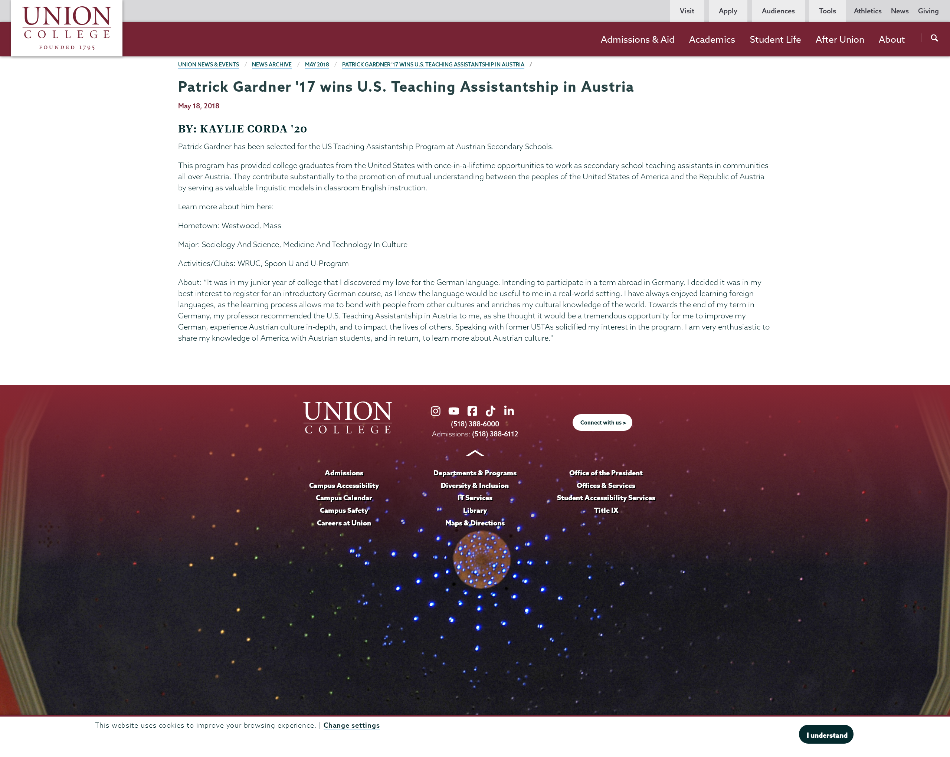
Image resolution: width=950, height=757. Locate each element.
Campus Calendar (344, 497)
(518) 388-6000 (475, 424)
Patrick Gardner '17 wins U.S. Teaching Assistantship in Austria (433, 64)
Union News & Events (208, 64)
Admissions (344, 472)
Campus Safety (344, 510)
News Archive (272, 64)
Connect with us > (603, 422)
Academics (712, 39)
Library (475, 510)
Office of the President (606, 472)
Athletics (868, 11)
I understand (827, 734)
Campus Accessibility (344, 485)
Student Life (775, 39)
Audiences (778, 11)
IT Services (475, 497)
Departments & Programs (475, 472)
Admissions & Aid (638, 39)
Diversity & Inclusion (475, 485)
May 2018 (317, 64)
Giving (928, 11)
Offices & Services (606, 485)
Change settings (352, 725)
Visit (687, 11)
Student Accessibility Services (606, 497)
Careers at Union (344, 522)
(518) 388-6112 (495, 434)
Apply (728, 11)
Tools (827, 11)
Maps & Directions (475, 522)
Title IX (606, 510)
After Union (840, 39)
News (900, 11)
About (892, 39)
